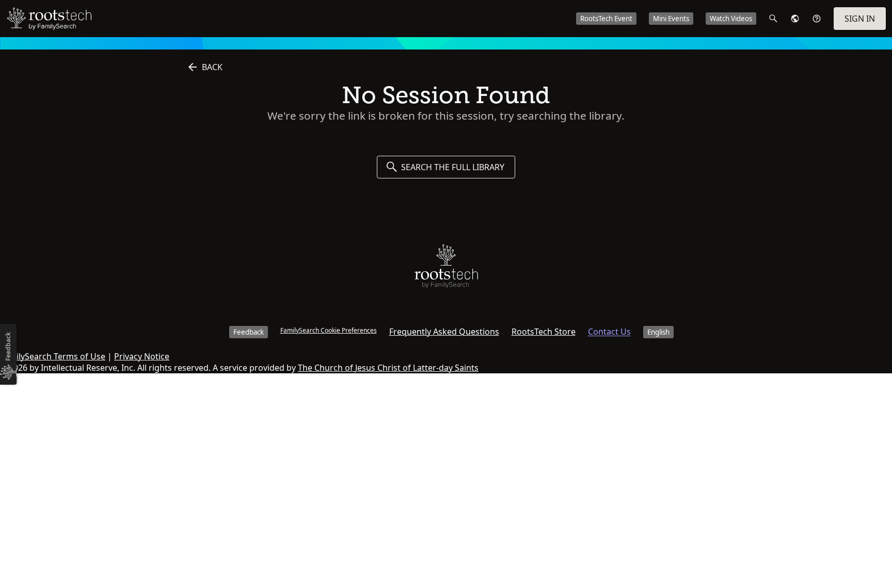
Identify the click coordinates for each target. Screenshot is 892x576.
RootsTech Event (606, 18)
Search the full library (452, 167)
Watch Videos (731, 18)
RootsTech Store (544, 331)
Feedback (248, 332)
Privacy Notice (141, 356)
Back (212, 67)
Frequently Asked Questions (444, 331)
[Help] (816, 18)
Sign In (860, 18)
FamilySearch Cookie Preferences (328, 330)
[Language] (795, 18)
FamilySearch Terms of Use (52, 356)
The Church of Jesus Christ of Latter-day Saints (388, 367)
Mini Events (671, 18)
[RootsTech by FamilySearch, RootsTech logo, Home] (49, 18)
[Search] (773, 18)
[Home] (446, 268)
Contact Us (609, 331)
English (658, 332)
